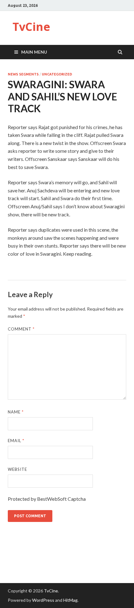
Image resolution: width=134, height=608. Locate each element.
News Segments (23, 74)
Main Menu (34, 52)
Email (16, 440)
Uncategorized (57, 74)
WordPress (43, 600)
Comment (21, 328)
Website (17, 469)
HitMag (70, 600)
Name (16, 411)
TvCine (31, 26)
